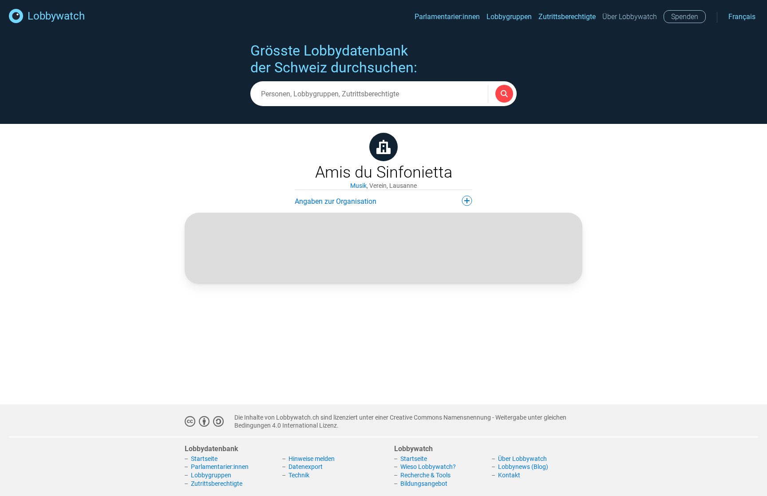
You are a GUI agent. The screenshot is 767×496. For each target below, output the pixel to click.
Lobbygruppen (509, 16)
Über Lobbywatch (629, 16)
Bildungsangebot (423, 483)
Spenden (684, 16)
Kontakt (509, 475)
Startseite (204, 458)
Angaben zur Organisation (335, 201)
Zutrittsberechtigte (567, 16)
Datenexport (306, 466)
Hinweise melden (312, 458)
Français (741, 16)
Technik (299, 475)
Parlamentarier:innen (447, 16)
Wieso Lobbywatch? (428, 466)
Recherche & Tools (425, 475)
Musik (358, 185)
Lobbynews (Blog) (523, 466)
